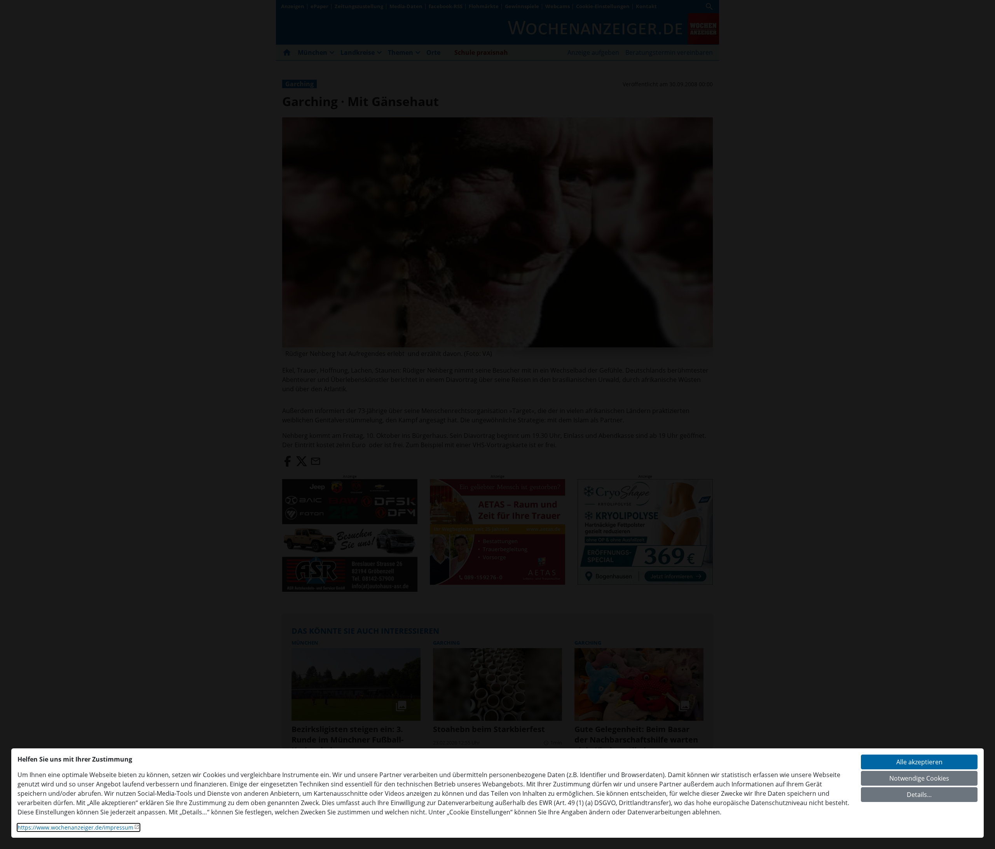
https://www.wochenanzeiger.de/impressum (75, 827)
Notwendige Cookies (919, 778)
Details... (919, 794)
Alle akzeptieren (919, 762)
